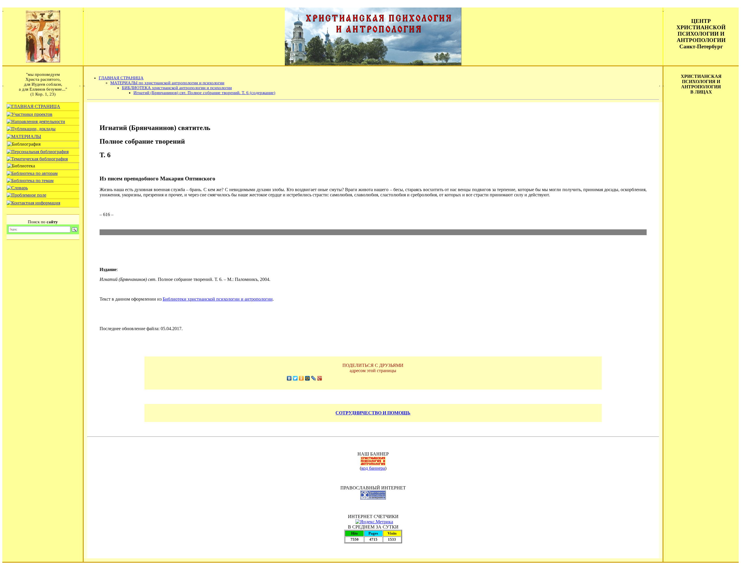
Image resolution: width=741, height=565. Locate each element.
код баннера (373, 468)
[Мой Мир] (308, 378)
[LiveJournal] (314, 378)
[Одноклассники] (301, 378)
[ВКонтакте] (289, 378)
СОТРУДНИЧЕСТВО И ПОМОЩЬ (372, 412)
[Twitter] (295, 378)
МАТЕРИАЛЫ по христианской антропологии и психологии (167, 83)
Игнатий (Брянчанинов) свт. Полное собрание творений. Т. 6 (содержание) (204, 92)
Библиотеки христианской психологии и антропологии (218, 299)
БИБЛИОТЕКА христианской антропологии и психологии (177, 87)
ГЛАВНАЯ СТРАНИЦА (121, 78)
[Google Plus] (320, 378)
